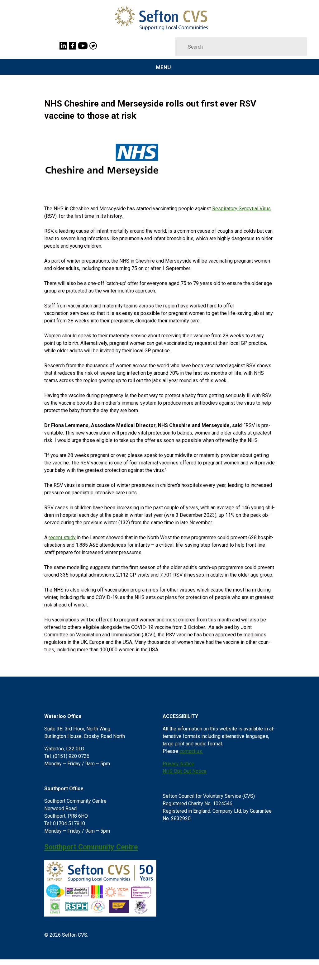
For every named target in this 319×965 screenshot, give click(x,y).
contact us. (191, 751)
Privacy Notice (178, 764)
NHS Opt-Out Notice (185, 771)
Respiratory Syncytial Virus (241, 209)
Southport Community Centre (91, 847)
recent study (62, 537)
